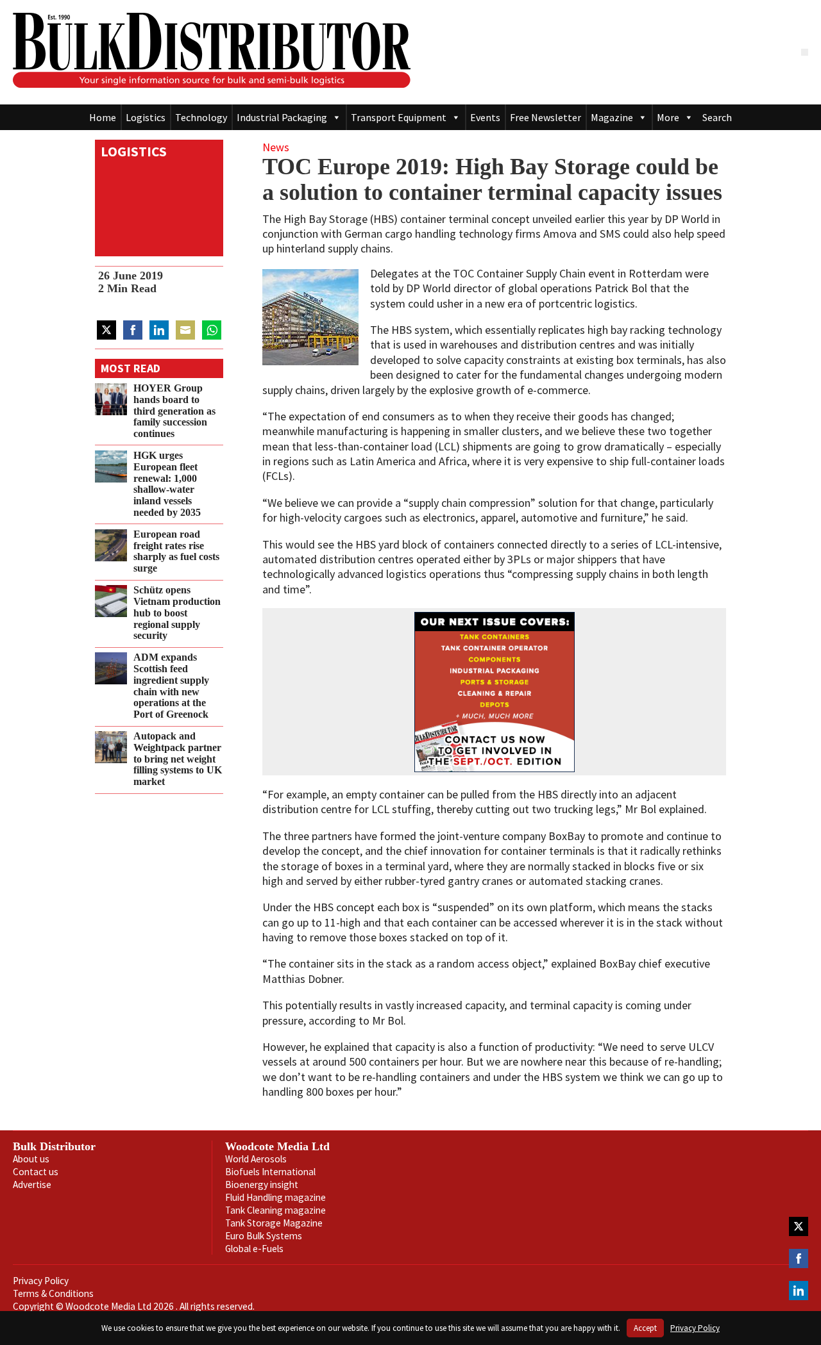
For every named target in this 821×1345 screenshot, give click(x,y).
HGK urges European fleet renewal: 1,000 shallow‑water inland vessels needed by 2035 (167, 484)
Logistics (145, 117)
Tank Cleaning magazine (275, 1210)
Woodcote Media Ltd (277, 1146)
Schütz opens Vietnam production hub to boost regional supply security (177, 612)
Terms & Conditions (53, 1293)
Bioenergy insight (261, 1184)
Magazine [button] (612, 117)
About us (31, 1159)
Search (717, 117)
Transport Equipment (398, 117)
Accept (645, 1328)
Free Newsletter (545, 117)
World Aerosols (256, 1159)
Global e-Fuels (254, 1248)
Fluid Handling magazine (275, 1197)
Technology (201, 117)
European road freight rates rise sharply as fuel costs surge (176, 551)
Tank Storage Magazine (274, 1223)
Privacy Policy (41, 1281)
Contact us (35, 1172)
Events (485, 117)
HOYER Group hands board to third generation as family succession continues (174, 411)
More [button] (668, 117)
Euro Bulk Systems (263, 1236)
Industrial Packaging (282, 117)
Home (102, 117)
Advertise (32, 1184)
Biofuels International (270, 1172)
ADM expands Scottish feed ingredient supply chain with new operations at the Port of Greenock (171, 686)
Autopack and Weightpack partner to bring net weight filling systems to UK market (177, 759)
